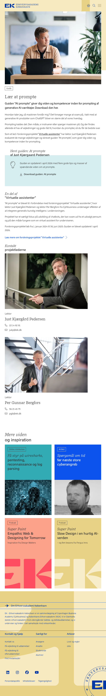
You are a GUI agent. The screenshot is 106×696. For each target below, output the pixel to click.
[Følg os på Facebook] (27, 672)
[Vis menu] (99, 5)
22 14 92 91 (14, 325)
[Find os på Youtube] (36, 672)
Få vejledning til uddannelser (17, 646)
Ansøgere (40, 641)
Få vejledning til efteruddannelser (12, 652)
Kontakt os (9, 641)
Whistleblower (29, 681)
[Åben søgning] (94, 5)
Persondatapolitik (12, 681)
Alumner (39, 655)
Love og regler (73, 641)
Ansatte (39, 646)
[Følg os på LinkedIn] (7, 672)
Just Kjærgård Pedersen (25, 319)
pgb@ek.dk (15, 413)
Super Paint (26, 533)
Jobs (69, 646)
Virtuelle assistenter (49, 133)
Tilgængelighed (44, 681)
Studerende (41, 650)
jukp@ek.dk (15, 329)
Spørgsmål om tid (71, 459)
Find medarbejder (12, 658)
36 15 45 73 (14, 408)
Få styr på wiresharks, (25, 462)
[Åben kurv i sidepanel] (88, 5)
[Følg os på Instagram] (17, 672)
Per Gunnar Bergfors (22, 402)
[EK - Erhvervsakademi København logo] (23, 6)
